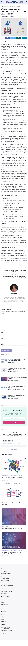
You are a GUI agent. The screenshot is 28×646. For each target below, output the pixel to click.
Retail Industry (4, 593)
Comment (3, 316)
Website (2, 344)
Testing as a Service (5, 578)
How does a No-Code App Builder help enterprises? (14, 73)
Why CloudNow (4, 616)
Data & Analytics (4, 582)
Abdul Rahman (12, 362)
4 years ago (11, 16)
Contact (13, 643)
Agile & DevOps (5, 526)
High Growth (3, 606)
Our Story (3, 614)
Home (2, 6)
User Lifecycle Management (7, 585)
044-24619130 (6, 628)
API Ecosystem (4, 583)
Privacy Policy (7, 643)
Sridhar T (11, 380)
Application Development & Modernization (12, 6)
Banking (2, 602)
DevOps (2, 576)
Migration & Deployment (6, 573)
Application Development (8, 440)
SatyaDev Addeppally (13, 389)
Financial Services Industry (6, 591)
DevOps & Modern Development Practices (11, 443)
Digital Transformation (7, 438)
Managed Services (5, 580)
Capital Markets (4, 604)
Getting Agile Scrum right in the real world (12, 528)
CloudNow (19, 257)
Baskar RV (11, 371)
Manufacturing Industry (6, 596)
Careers (2, 619)
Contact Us (3, 621)
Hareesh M (4, 16)
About (2, 643)
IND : (2, 628)
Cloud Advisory (4, 571)
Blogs (2, 607)
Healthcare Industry (5, 595)
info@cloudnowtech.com (6, 630)
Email (2, 338)
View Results (14, 449)
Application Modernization (8, 441)
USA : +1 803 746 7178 (5, 627)
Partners (3, 617)
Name (2, 332)
